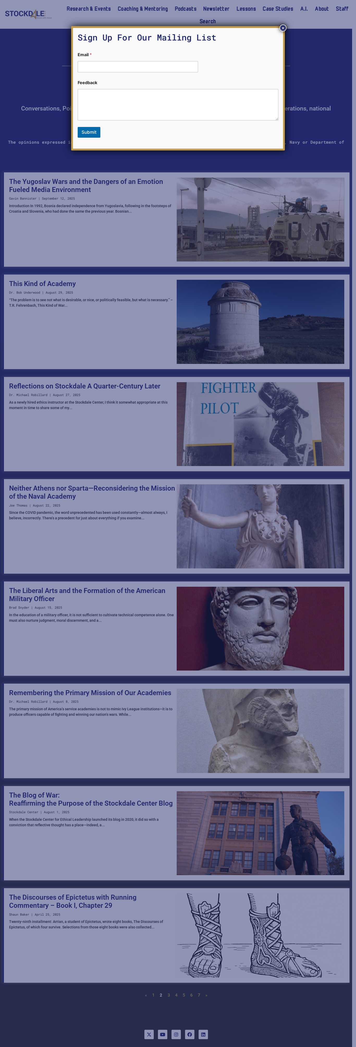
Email (85, 54)
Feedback (87, 82)
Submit (89, 132)
